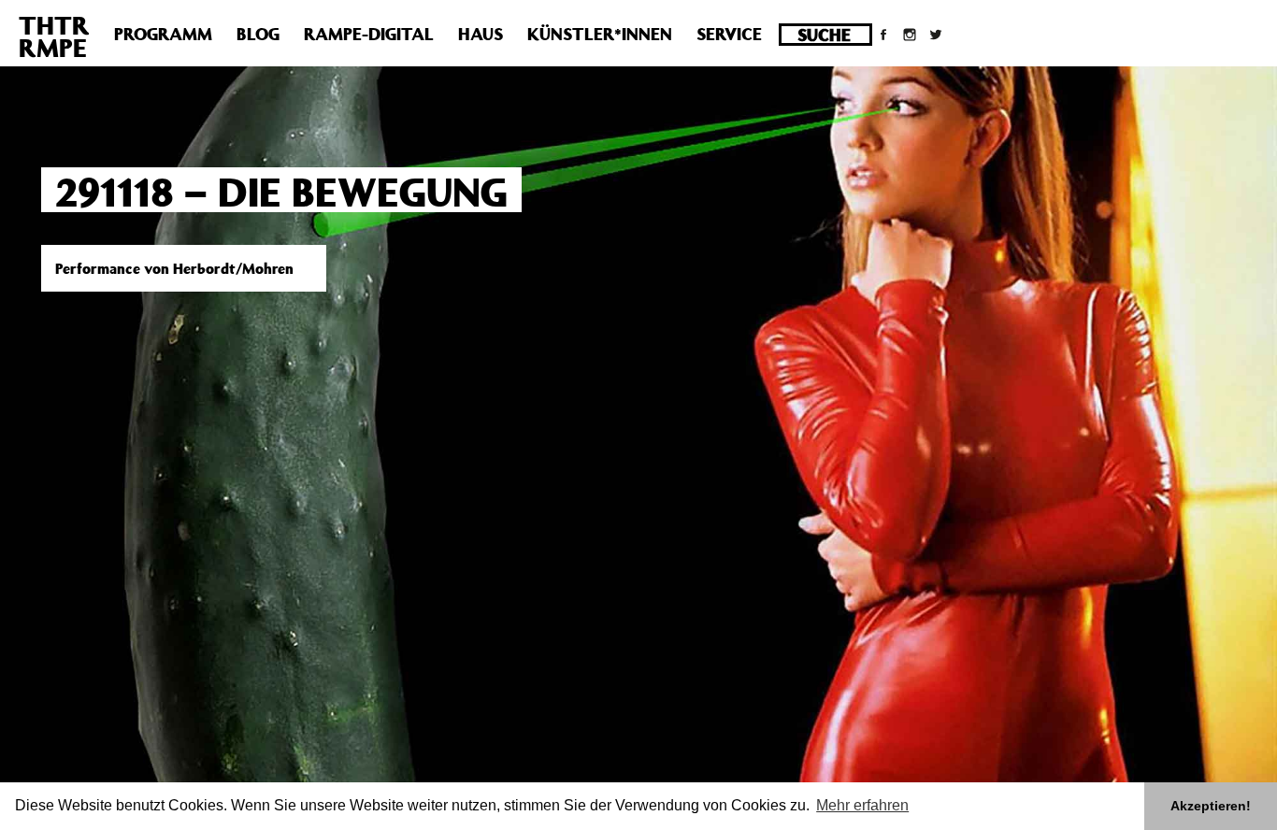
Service (729, 33)
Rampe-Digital (369, 33)
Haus (480, 33)
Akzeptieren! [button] (1210, 805)
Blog (258, 33)
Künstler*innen (599, 33)
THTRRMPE (54, 36)
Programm (163, 33)
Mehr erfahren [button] (862, 805)
